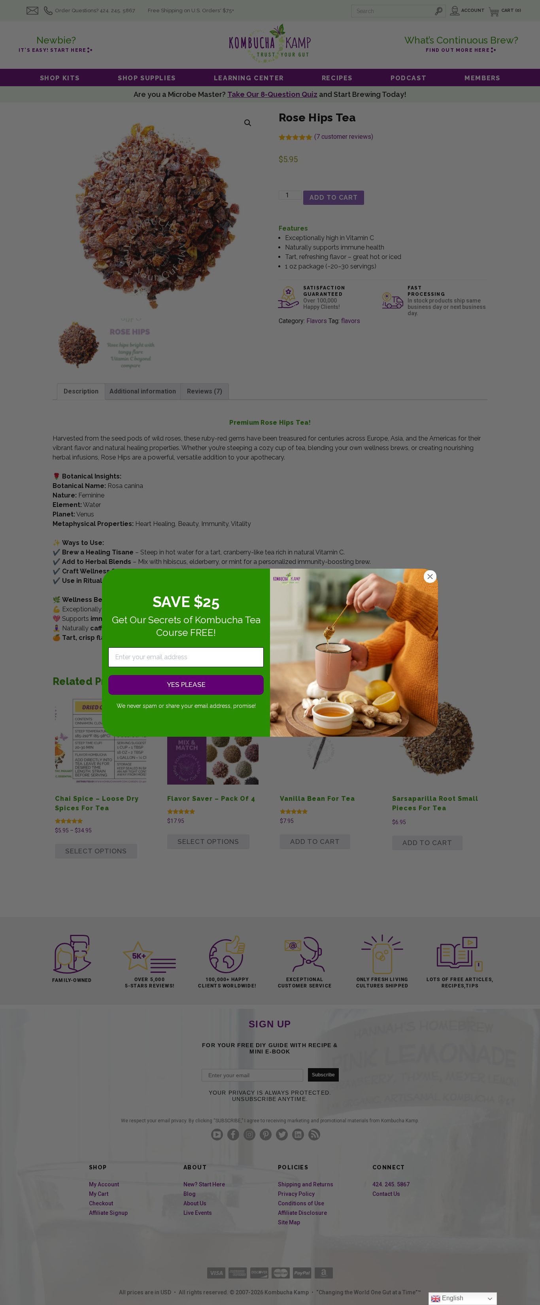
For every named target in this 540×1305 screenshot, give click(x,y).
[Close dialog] (430, 576)
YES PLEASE (186, 684)
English (451, 1298)
